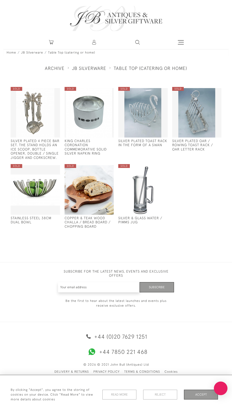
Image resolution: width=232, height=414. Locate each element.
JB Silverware (32, 52)
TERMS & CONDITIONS (142, 371)
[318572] (46, 168)
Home (11, 52)
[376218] (153, 91)
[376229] (207, 91)
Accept (201, 394)
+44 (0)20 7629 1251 (120, 336)
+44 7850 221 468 (123, 351)
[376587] (100, 168)
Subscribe (157, 287)
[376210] (46, 91)
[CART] (51, 42)
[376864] (100, 91)
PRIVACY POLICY (106, 371)
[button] (94, 42)
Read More (119, 394)
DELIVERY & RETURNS (71, 371)
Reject (160, 394)
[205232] (153, 168)
